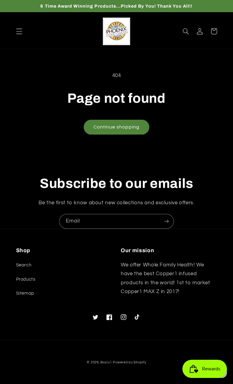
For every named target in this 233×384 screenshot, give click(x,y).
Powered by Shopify (129, 362)
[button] (19, 31)
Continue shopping (116, 127)
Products (25, 279)
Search (24, 265)
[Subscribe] (167, 221)
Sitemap (25, 293)
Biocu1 (106, 362)
